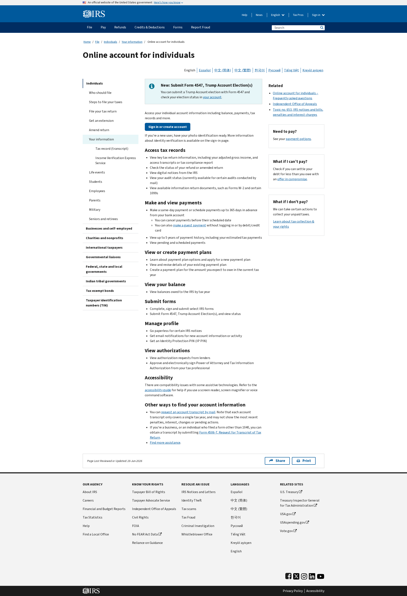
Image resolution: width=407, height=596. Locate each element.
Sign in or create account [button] (167, 127)
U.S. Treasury (289, 492)
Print (306, 460)
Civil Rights (140, 517)
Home (87, 42)
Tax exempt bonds (100, 290)
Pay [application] (103, 27)
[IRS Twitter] (296, 575)
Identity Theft (191, 500)
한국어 (260, 70)
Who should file (100, 92)
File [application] (89, 27)
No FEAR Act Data (145, 534)
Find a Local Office (96, 534)
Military (94, 209)
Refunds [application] (120, 27)
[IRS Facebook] (288, 575)
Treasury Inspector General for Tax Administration (299, 503)
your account (212, 97)
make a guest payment (189, 225)
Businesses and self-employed (109, 228)
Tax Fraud (188, 517)
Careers (88, 500)
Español (205, 70)
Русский (274, 70)
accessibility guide (158, 390)
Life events (97, 172)
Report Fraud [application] (200, 27)
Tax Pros (298, 15)
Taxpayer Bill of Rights (148, 492)
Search (321, 27)
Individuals (110, 42)
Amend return (99, 130)
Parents (94, 200)
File (97, 42)
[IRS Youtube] (320, 575)
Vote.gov (286, 531)
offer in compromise (292, 179)
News (259, 15)
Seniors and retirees (103, 219)
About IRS (90, 492)
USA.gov (286, 514)
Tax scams (188, 509)
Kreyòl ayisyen (312, 70)
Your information (132, 42)
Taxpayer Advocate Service (151, 500)
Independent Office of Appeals (295, 104)
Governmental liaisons (103, 257)
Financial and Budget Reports (104, 509)
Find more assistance (165, 442)
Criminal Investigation (197, 526)
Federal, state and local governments (104, 269)
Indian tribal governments (106, 281)
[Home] (94, 12)
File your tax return (103, 111)
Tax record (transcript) (111, 148)
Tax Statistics (92, 517)
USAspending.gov (292, 522)
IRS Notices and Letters (198, 492)
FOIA (135, 526)
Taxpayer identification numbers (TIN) (104, 303)
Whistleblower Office (196, 534)
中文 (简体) (222, 70)
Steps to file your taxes (105, 102)
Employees (97, 191)
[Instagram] (304, 575)
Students (95, 181)
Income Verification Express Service (115, 160)
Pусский (237, 526)
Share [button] (280, 460)
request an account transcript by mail (188, 412)
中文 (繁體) (242, 70)
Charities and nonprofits (104, 238)
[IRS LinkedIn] (312, 575)
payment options (298, 139)
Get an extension (101, 120)
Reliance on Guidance (147, 543)
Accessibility (315, 591)
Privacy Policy (293, 591)
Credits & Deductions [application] (150, 27)
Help (244, 15)
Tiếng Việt (291, 70)
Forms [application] (178, 27)
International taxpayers (104, 247)
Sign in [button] (316, 15)
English (276, 15)
